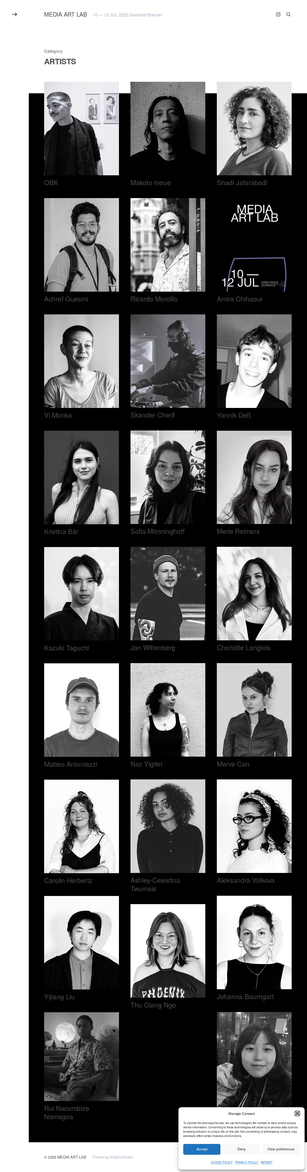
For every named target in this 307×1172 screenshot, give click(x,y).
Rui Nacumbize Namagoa (66, 1112)
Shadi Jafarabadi (242, 182)
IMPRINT (266, 1162)
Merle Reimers (238, 531)
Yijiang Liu (59, 996)
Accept (201, 1148)
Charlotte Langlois (244, 647)
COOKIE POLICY (222, 1162)
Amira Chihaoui (239, 298)
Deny (241, 1148)
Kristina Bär (61, 531)
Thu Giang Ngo (153, 1004)
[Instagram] (278, 14)
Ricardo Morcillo (154, 298)
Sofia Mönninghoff (157, 531)
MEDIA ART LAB (65, 14)
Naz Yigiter (146, 763)
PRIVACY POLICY (246, 1162)
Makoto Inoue (150, 182)
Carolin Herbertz (68, 880)
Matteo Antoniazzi (70, 764)
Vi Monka (58, 415)
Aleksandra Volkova (246, 880)
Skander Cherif (152, 414)
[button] (297, 1113)
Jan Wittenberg (152, 647)
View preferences (281, 1148)
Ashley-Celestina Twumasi (155, 884)
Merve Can (233, 763)
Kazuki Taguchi (66, 647)
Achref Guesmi (66, 298)
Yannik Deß (234, 415)
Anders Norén (121, 1157)
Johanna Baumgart (245, 996)
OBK (51, 182)
